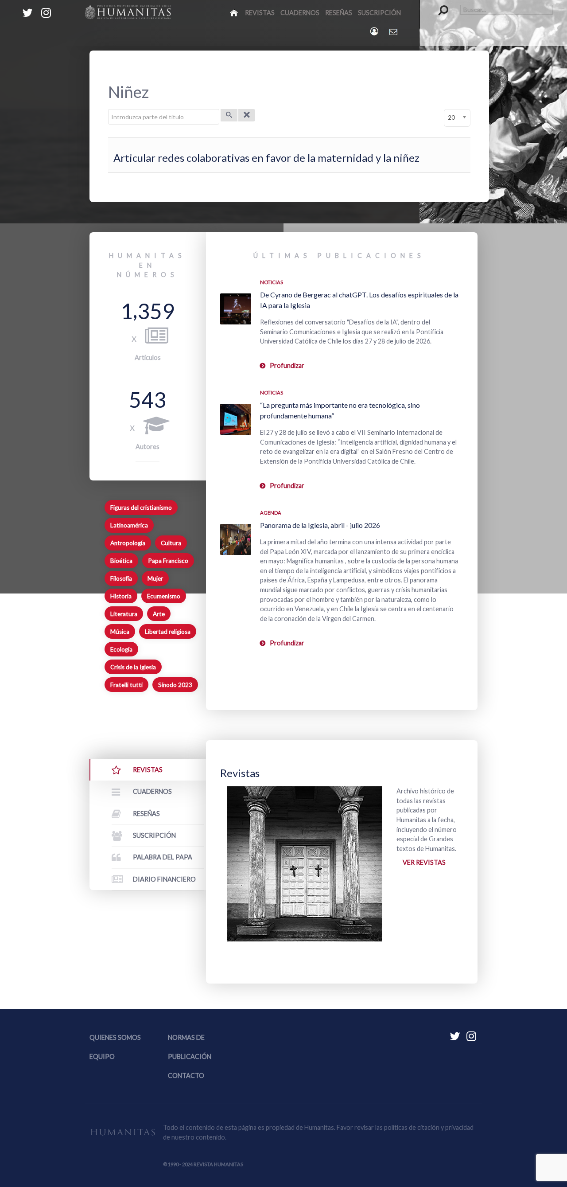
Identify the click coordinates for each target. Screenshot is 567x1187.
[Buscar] (229, 115)
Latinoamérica (129, 525)
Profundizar (287, 365)
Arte (159, 613)
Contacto (186, 1075)
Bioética (121, 560)
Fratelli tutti (126, 684)
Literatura (123, 613)
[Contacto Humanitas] (394, 31)
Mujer (155, 578)
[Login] (375, 31)
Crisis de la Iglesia (133, 667)
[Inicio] (234, 12)
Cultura (171, 543)
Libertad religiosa (167, 631)
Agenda (270, 512)
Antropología (127, 543)
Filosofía (121, 578)
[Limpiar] (246, 115)
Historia (121, 596)
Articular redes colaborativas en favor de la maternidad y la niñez (266, 157)
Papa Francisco (168, 560)
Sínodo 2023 (175, 684)
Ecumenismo (163, 596)
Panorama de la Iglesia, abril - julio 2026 (320, 525)
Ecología (121, 649)
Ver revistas (424, 862)
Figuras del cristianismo (141, 507)
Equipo (102, 1056)
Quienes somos (115, 1037)
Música (119, 631)
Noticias (271, 282)
